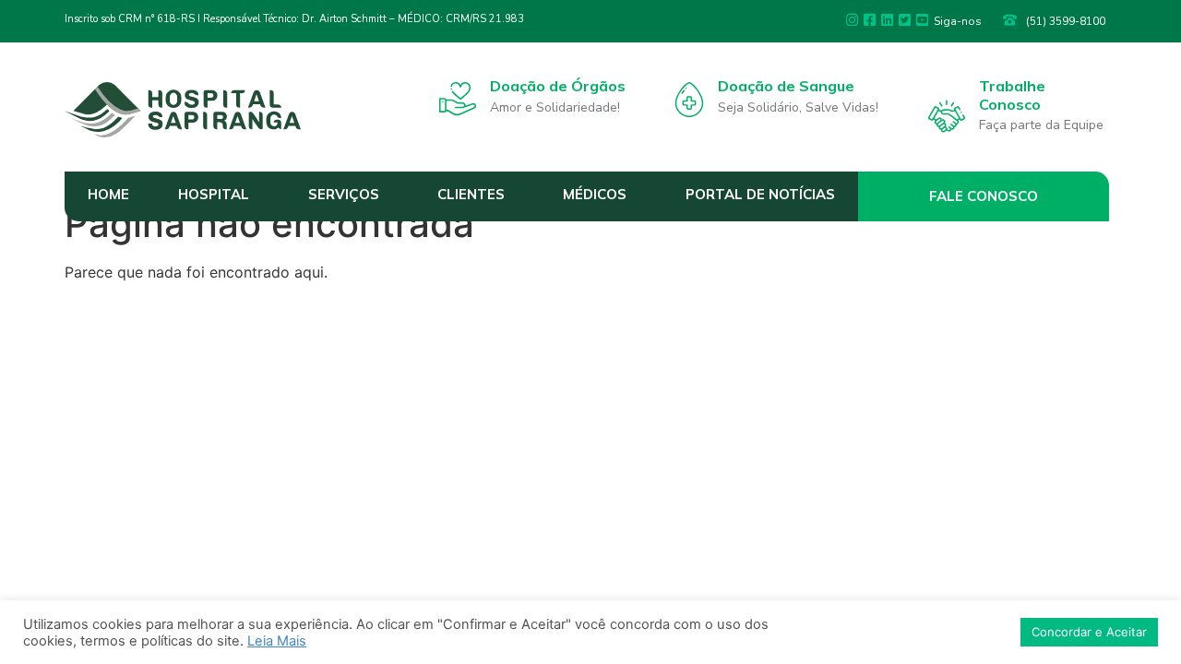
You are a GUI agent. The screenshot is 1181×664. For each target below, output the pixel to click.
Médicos (594, 194)
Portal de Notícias (760, 194)
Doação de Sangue (786, 86)
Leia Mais (276, 641)
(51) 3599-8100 (1065, 21)
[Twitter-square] (905, 20)
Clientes (471, 194)
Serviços (343, 194)
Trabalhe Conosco (1012, 95)
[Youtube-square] (922, 20)
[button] (984, 196)
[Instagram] (852, 20)
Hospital (213, 194)
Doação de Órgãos (558, 86)
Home (108, 194)
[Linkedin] (887, 20)
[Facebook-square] (870, 20)
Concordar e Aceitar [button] (1089, 631)
